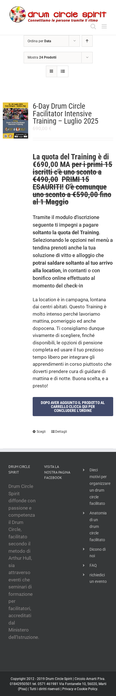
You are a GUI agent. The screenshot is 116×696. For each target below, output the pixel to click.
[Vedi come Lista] (62, 71)
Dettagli (61, 432)
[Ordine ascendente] (87, 41)
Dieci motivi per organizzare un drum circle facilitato (99, 487)
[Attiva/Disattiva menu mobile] (105, 26)
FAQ (93, 565)
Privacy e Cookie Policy (79, 689)
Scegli (41, 432)
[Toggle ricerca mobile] (93, 26)
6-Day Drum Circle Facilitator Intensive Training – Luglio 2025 (65, 114)
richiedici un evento (98, 578)
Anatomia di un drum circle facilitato (98, 526)
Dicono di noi (98, 552)
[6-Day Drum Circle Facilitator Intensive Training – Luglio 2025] (15, 120)
